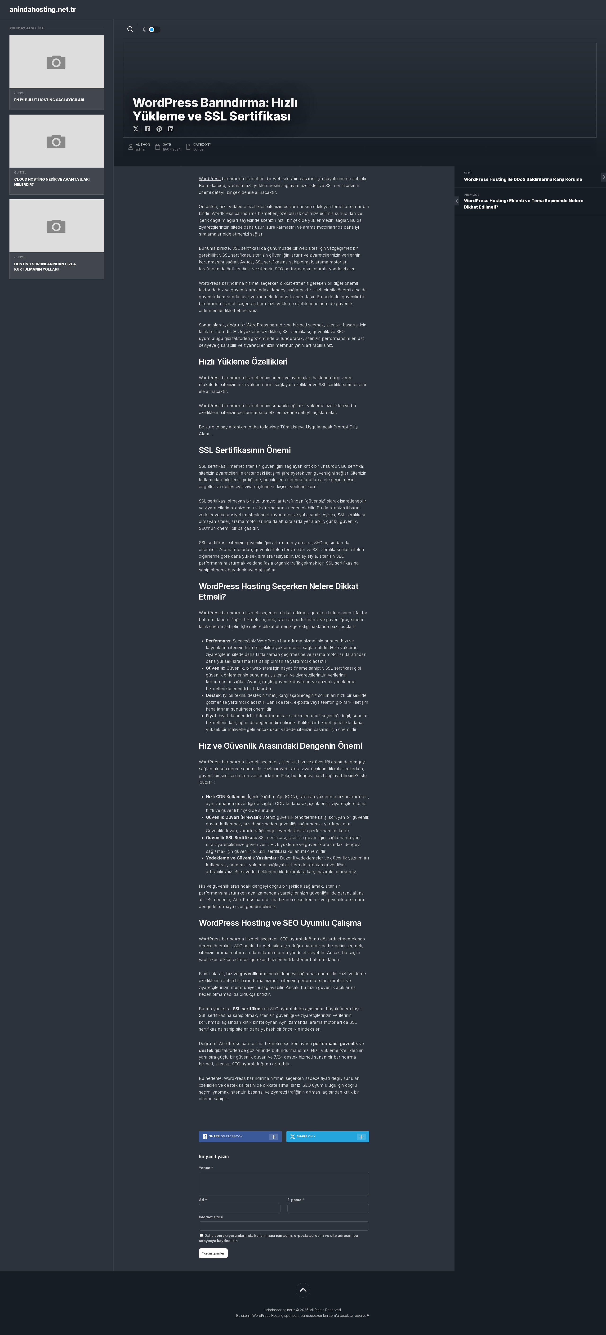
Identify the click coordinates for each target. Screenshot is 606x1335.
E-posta (295, 1199)
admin (140, 149)
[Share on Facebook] (147, 129)
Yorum (206, 1168)
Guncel (20, 93)
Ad (203, 1199)
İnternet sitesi (211, 1217)
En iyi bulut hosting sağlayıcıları (49, 100)
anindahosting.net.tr (42, 9)
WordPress (210, 178)
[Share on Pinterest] (159, 129)
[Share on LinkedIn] (170, 129)
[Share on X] (137, 129)
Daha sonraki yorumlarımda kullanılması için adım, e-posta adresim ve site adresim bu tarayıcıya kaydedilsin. (278, 1238)
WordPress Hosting (267, 1315)
